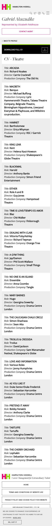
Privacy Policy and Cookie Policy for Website (26, 500)
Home (26, 485)
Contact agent (26, 31)
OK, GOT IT (12, 522)
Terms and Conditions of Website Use (26, 492)
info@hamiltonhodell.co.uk (26, 507)
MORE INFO (17, 518)
